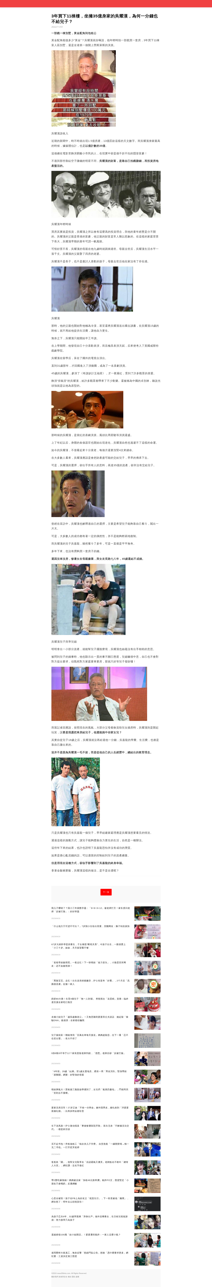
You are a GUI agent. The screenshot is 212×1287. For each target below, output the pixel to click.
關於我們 (54, 1277)
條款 (69, 1277)
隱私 (73, 1277)
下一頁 (106, 892)
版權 (77, 1277)
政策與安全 (63, 1277)
